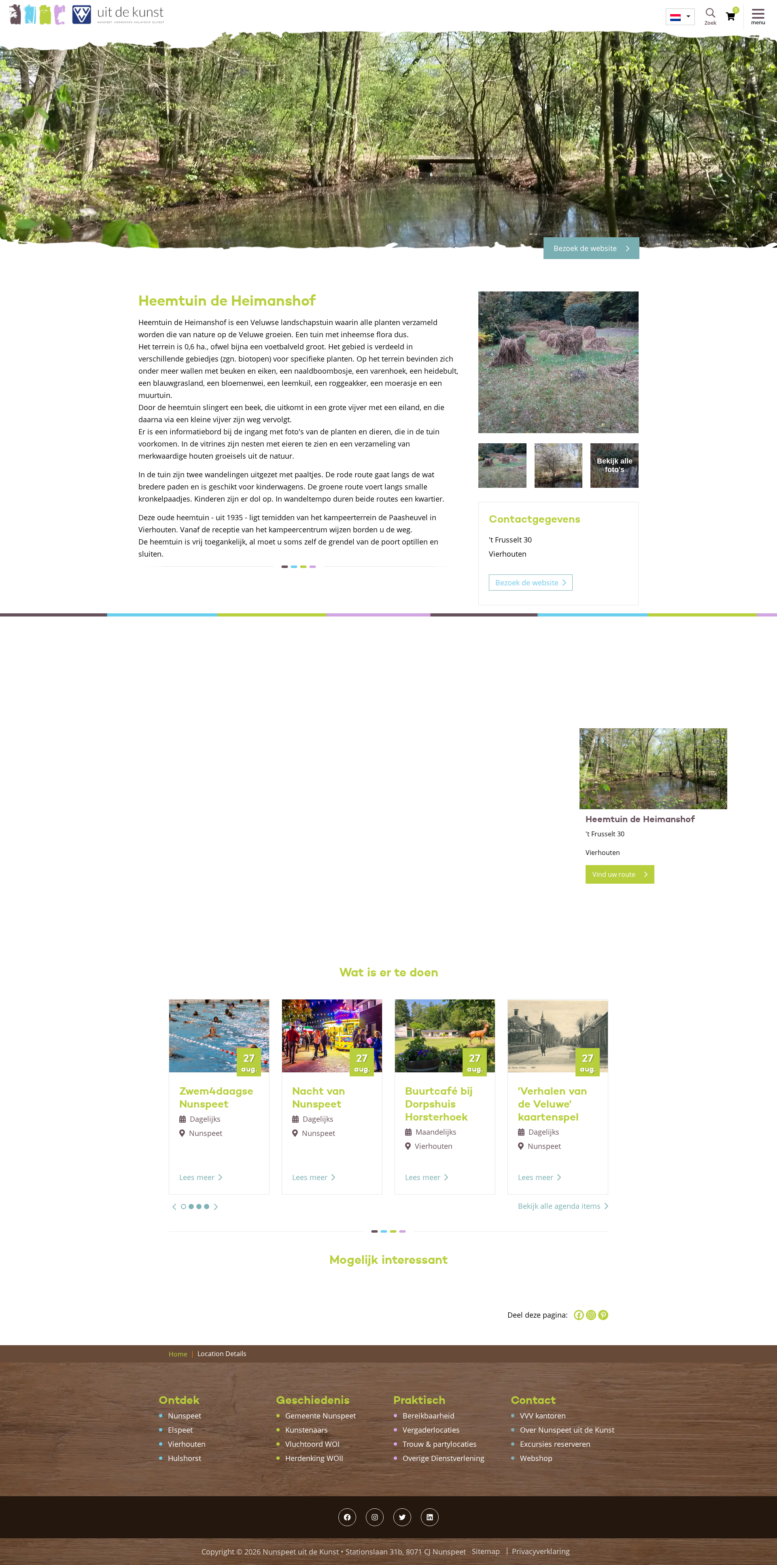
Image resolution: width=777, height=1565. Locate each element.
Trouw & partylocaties (440, 1444)
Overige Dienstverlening (443, 1458)
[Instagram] (591, 1315)
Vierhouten (187, 1444)
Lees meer (196, 1177)
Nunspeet (184, 1415)
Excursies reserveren (555, 1444)
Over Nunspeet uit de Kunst (567, 1430)
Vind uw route (614, 874)
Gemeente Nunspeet (320, 1415)
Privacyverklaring (541, 1551)
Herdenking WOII (314, 1458)
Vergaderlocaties (431, 1430)
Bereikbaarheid (428, 1415)
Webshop (536, 1458)
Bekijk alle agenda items (559, 1206)
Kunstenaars (306, 1430)
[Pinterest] (603, 1315)
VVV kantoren (543, 1415)
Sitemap (486, 1551)
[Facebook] (579, 1315)
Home (178, 1354)
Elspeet (180, 1430)
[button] (174, 1207)
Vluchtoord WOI (312, 1444)
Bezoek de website (586, 248)
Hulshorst (184, 1458)
